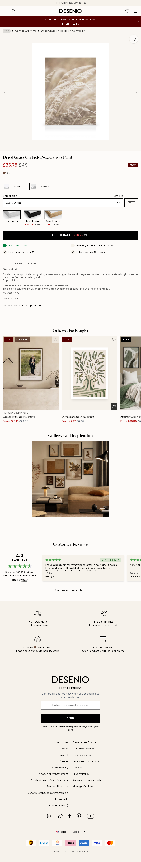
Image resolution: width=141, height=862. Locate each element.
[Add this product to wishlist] (133, 39)
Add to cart (71, 235)
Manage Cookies (83, 786)
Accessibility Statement (53, 773)
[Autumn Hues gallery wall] (70, 479)
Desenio (81, 851)
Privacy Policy (66, 726)
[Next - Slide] (137, 91)
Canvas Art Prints (26, 30)
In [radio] (122, 196)
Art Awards (61, 799)
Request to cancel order (88, 780)
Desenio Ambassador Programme (48, 792)
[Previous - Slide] (4, 91)
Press (65, 748)
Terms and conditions (86, 761)
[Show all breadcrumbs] (7, 31)
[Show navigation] (5, 11)
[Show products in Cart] (135, 11)
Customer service (84, 748)
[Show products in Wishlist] (127, 11)
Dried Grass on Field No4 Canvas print (63, 30)
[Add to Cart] (114, 406)
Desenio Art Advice (84, 742)
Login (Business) (58, 805)
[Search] (14, 11)
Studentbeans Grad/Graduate (49, 780)
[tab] (17, 149)
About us (62, 742)
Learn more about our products (22, 305)
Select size (10, 195)
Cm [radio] (116, 196)
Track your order (83, 755)
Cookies (78, 767)
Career (64, 761)
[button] (131, 202)
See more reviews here (70, 590)
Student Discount (57, 786)
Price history (10, 298)
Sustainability (60, 767)
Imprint (64, 755)
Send (70, 718)
